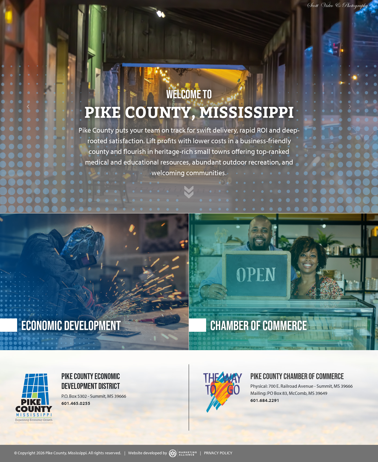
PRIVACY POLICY (218, 452)
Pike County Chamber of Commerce (297, 376)
